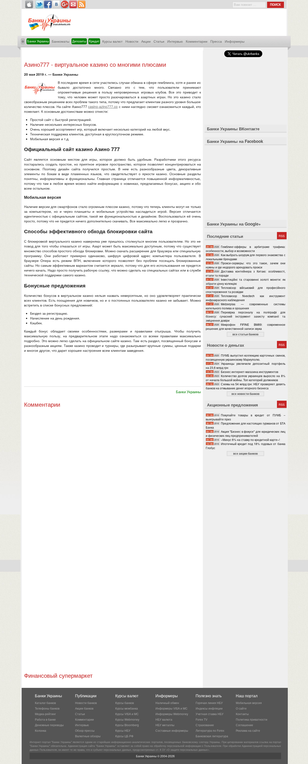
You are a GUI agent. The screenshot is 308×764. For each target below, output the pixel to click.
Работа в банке (45, 719)
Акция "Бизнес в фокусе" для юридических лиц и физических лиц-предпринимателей (245, 433)
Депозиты (79, 41)
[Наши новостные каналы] (81, 4)
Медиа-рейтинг (45, 714)
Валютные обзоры (88, 736)
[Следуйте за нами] (39, 4)
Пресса (216, 41)
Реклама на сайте (248, 730)
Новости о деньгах (225, 345)
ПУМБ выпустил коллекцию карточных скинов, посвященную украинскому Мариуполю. (245, 357)
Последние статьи (225, 236)
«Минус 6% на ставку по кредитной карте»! (250, 440)
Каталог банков (45, 703)
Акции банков (84, 708)
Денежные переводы (49, 725)
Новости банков (86, 703)
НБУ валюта (163, 719)
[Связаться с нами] (73, 4)
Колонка (40, 730)
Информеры (234, 41)
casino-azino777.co (103, 106)
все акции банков (245, 453)
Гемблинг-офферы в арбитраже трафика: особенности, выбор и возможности (245, 249)
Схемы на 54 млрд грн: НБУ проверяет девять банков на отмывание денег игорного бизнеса (245, 386)
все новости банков (245, 394)
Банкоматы (60, 41)
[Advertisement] (112, 55)
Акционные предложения (232, 405)
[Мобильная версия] (29, 4)
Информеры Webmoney (171, 714)
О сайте (241, 708)
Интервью (175, 41)
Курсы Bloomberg (127, 725)
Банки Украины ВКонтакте (233, 129)
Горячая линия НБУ (209, 703)
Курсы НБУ (122, 730)
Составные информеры (171, 730)
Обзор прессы (85, 730)
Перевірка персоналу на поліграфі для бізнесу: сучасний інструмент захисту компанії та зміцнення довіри (245, 316)
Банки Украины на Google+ (234, 224)
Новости (131, 41)
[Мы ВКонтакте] (56, 4)
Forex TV (201, 719)
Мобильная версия (249, 703)
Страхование (205, 725)
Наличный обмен (167, 703)
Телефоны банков (47, 708)
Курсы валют (112, 41)
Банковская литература (212, 736)
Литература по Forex (210, 730)
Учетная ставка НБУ (210, 714)
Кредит (94, 41)
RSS (282, 236)
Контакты (242, 714)
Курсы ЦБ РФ (124, 736)
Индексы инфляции (209, 708)
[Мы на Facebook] (48, 4)
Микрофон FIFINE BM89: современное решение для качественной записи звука (245, 326)
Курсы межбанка (126, 708)
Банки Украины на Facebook (235, 141)
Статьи (159, 41)
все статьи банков (245, 334)
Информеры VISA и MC (171, 708)
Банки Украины (38, 41)
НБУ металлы (164, 725)
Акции (146, 41)
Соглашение (244, 725)
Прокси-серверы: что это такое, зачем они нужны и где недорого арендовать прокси (245, 265)
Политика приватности (251, 719)
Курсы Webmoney (127, 719)
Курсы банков (124, 703)
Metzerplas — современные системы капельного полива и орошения (245, 306)
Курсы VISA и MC (127, 714)
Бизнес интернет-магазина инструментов (249, 372)
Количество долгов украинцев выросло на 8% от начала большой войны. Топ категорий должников (245, 378)
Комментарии (196, 41)
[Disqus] (112, 474)
